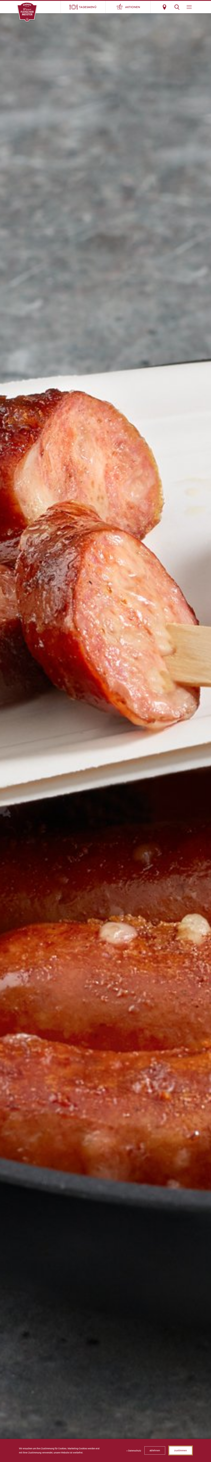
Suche (177, 7)
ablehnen (155, 1450)
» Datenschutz (133, 1450)
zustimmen (180, 1450)
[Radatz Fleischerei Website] (27, 12)
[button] (189, 7)
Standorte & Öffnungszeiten (164, 7)
